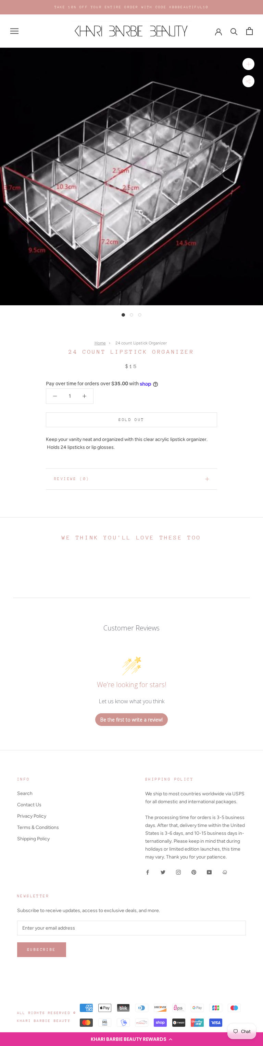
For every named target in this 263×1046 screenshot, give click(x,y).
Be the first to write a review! (131, 719)
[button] (131, 1039)
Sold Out (131, 420)
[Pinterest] (193, 872)
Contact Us (29, 805)
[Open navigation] (14, 31)
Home (100, 343)
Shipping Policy (33, 839)
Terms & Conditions (38, 827)
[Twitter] (163, 872)
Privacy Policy (31, 816)
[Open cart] (249, 31)
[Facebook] (147, 872)
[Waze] (224, 872)
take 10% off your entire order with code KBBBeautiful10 (131, 7)
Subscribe (41, 949)
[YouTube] (209, 872)
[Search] (234, 31)
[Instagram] (178, 872)
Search (25, 793)
